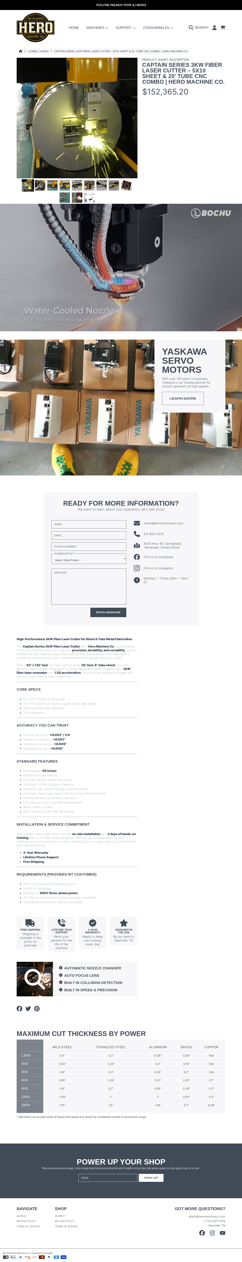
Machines (95, 28)
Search (21, 1215)
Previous (21, 118)
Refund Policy (26, 1221)
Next (133, 118)
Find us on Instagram (158, 568)
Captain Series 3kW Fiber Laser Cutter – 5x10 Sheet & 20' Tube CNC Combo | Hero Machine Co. (121, 51)
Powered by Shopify (42, 1253)
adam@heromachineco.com (207, 1216)
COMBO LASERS (38, 51)
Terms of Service (28, 1226)
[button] (199, 27)
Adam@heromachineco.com (163, 523)
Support (124, 28)
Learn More (183, 398)
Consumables (156, 28)
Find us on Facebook (158, 557)
